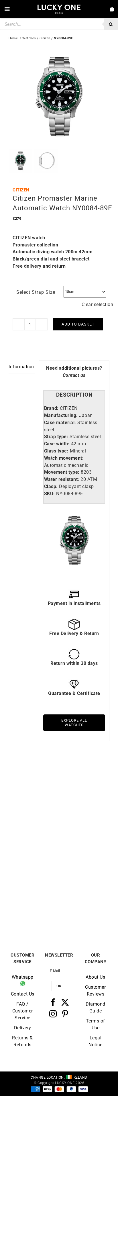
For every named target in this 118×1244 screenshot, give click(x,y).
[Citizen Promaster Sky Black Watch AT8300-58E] (84, 775)
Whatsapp (23, 977)
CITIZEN (21, 190)
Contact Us (22, 994)
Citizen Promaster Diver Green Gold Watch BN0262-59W (84, 914)
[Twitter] (65, 1002)
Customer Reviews (95, 990)
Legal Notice (95, 1041)
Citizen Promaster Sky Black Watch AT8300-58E (84, 832)
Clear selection (97, 304)
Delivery (22, 1028)
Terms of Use (95, 1024)
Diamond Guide (95, 1007)
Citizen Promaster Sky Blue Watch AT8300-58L (33, 912)
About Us (95, 977)
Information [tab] (21, 366)
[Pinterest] (65, 1013)
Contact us (74, 375)
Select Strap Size (35, 292)
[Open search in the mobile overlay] (59, 24)
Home (13, 38)
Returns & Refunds (22, 1041)
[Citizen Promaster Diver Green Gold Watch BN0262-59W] (84, 857)
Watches (29, 38)
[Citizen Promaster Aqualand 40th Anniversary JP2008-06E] (33, 775)
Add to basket (78, 324)
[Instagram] (53, 1013)
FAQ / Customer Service (22, 1010)
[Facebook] (53, 1002)
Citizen (45, 38)
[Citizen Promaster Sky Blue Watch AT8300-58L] (33, 857)
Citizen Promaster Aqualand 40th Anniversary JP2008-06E (33, 832)
